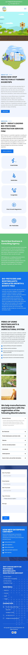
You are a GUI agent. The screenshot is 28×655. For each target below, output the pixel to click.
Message (4, 503)
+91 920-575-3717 (10, 615)
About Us (6, 590)
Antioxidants (5, 449)
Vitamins (4, 440)
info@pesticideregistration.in (14, 1)
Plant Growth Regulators (14, 209)
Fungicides (14, 195)
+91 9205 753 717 (14, 3)
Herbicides (14, 180)
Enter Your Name (6, 472)
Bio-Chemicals (5, 431)
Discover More (14, 31)
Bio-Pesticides (14, 225)
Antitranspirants (6, 453)
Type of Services (6, 496)
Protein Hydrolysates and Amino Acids (11, 436)
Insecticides (14, 165)
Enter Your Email (6, 487)
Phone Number (5, 481)
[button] (14, 418)
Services (6, 593)
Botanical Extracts (6, 418)
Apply (5, 596)
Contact (6, 599)
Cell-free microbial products (8, 444)
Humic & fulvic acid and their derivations (11, 458)
